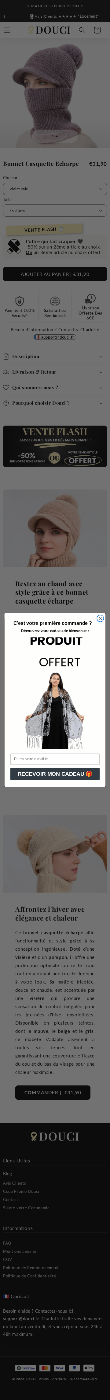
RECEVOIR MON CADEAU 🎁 (55, 774)
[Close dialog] (100, 618)
